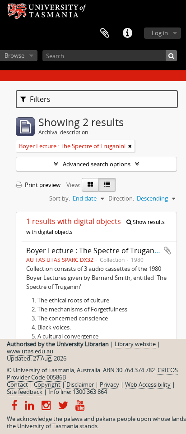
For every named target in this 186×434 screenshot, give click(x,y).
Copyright (47, 384)
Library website (135, 344)
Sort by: (59, 198)
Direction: (121, 198)
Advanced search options (96, 164)
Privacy (109, 384)
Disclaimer (80, 384)
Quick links (127, 33)
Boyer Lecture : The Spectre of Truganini (94, 251)
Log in (160, 33)
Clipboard (104, 33)
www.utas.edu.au (30, 351)
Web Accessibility (148, 384)
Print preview (41, 185)
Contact (17, 384)
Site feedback (24, 392)
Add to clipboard (167, 250)
